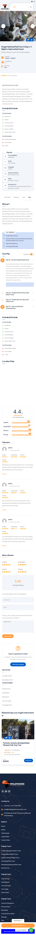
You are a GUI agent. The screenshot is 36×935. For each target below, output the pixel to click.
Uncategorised (7, 705)
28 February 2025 (15, 450)
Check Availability (18, 925)
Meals (9, 178)
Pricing (20, 569)
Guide (10, 161)
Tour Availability (12, 155)
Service (4, 569)
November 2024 (7, 680)
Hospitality (21, 562)
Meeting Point (12, 184)
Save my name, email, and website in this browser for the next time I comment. (17, 617)
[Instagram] (34, 1)
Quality (4, 562)
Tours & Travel (6, 701)
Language (11, 167)
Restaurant (5, 697)
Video (31, 40)
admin (10, 448)
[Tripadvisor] (6, 791)
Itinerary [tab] (16, 197)
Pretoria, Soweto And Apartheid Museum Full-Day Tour (16, 744)
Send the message (18, 664)
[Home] (5, 7)
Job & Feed (5, 693)
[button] (33, 26)
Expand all (26, 254)
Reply (5, 474)
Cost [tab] (23, 197)
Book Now (28, 760)
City (5, 67)
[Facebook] (32, 1)
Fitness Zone (6, 689)
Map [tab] (29, 197)
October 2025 (7, 676)
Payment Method (13, 173)
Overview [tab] (7, 197)
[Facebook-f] (2, 791)
